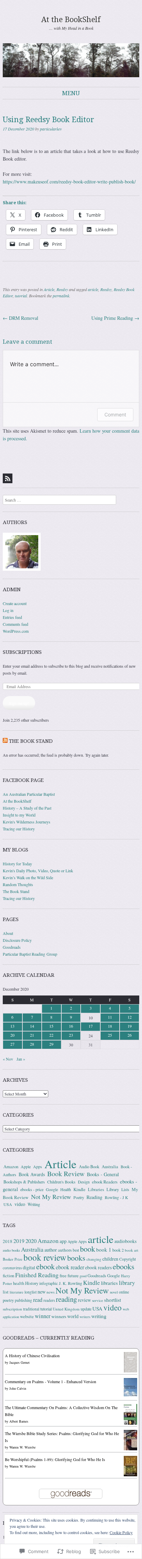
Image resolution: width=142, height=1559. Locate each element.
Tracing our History (19, 828)
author (50, 1249)
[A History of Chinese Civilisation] (130, 1370)
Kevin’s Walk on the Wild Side (28, 877)
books (76, 1258)
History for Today (17, 863)
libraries (109, 1283)
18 (110, 1026)
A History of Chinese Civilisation (32, 1355)
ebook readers (98, 1267)
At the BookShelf (71, 19)
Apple (26, 1166)
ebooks (123, 1266)
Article (49, 289)
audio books (11, 1250)
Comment (115, 414)
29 (51, 1044)
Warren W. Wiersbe (22, 1447)
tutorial (21, 295)
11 (110, 1017)
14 (32, 1026)
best (76, 1250)
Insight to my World (19, 815)
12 (130, 1017)
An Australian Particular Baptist (29, 794)
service (97, 1300)
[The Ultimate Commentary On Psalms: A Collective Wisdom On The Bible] (130, 1424)
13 (12, 1026)
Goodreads (12, 947)
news (50, 1292)
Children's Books (61, 1181)
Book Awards (32, 1174)
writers (85, 1316)
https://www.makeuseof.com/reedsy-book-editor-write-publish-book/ (69, 181)
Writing (34, 1204)
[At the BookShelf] (71, 60)
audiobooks (125, 1241)
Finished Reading (37, 1275)
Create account (15, 603)
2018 (7, 1241)
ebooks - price (31, 1189)
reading (66, 1299)
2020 (31, 1241)
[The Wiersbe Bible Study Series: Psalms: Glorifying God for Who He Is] (130, 1448)
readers (49, 1300)
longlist (30, 1292)
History (31, 1283)
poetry (8, 1300)
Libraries (96, 1189)
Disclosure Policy (17, 940)
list (6, 1292)
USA (7, 1204)
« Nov (8, 1059)
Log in (8, 610)
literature (16, 1292)
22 (51, 1035)
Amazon (10, 1167)
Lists (125, 1189)
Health (65, 1189)
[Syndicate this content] (5, 741)
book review (44, 1257)
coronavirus (12, 1267)
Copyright (127, 1259)
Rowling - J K (116, 1197)
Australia (110, 1166)
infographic (48, 1283)
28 (32, 1044)
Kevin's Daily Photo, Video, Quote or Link (38, 870)
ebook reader (70, 1267)
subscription (12, 1309)
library (127, 1283)
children (110, 1258)
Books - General (103, 1174)
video (19, 1204)
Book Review (65, 1173)
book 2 (118, 1250)
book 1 (103, 1249)
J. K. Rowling (70, 1283)
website (27, 1316)
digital (29, 1267)
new (41, 1291)
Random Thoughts (18, 884)
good (83, 1275)
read (37, 1300)
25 (110, 1035)
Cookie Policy (121, 1532)
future (73, 1275)
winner (42, 1316)
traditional (31, 1309)
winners (58, 1316)
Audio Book (89, 1166)
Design (84, 1181)
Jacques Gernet (19, 1362)
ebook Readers (105, 1182)
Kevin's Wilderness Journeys (26, 821)
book (87, 1248)
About (8, 933)
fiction (8, 1275)
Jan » (21, 1059)
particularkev (51, 129)
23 (71, 1035)
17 (91, 1026)
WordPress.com (16, 631)
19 (130, 1026)
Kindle (79, 1189)
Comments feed (15, 624)
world (73, 1316)
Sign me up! (19, 703)
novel (114, 1292)
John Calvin (17, 1388)
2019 (18, 1240)
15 (51, 1026)
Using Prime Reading (115, 318)
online (124, 1292)
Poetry (78, 1197)
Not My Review (51, 1196)
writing (98, 1316)
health (18, 1283)
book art (131, 1250)
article (93, 289)
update (86, 1309)
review (84, 1300)
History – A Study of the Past (27, 808)
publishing (23, 1300)
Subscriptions (22, 652)
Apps (37, 1166)
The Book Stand (31, 741)
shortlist (112, 1299)
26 (130, 1035)
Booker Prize (12, 1259)
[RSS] (7, 478)
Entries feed (12, 617)
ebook (45, 1266)
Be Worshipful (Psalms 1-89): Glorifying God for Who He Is (55, 1459)
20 (12, 1035)
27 (12, 1044)
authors (65, 1250)
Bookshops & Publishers (24, 1181)
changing (94, 1259)
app (63, 1241)
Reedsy (62, 289)
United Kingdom (66, 1309)
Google (52, 1189)
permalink (61, 295)
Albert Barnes (18, 1421)
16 (71, 1026)
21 (32, 1035)
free (63, 1275)
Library (112, 1189)
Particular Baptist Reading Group (30, 954)
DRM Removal (20, 318)
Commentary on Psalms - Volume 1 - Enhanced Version (50, 1381)
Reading (94, 1197)
